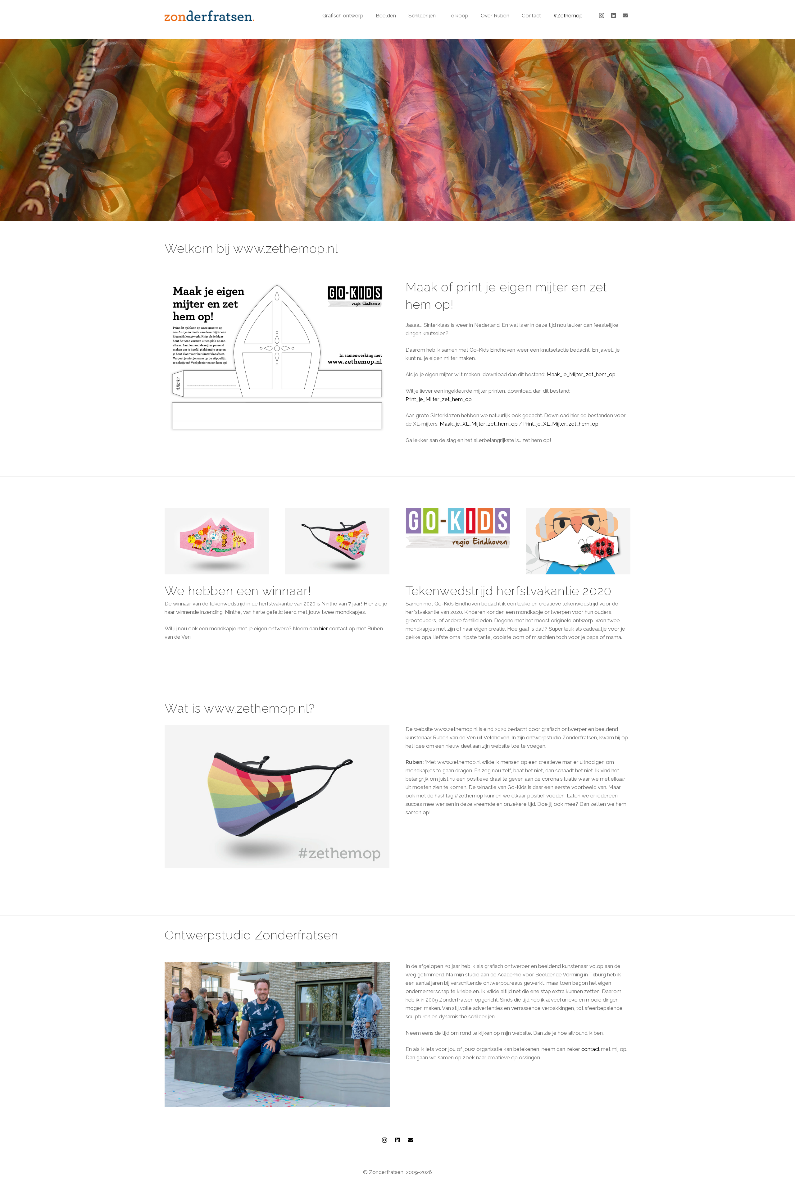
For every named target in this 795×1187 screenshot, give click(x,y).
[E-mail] (625, 15)
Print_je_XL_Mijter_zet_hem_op (560, 424)
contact (590, 1049)
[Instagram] (601, 15)
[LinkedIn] (613, 15)
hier (323, 628)
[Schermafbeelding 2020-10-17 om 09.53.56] (458, 528)
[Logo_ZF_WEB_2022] (209, 15)
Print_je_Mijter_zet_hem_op (439, 399)
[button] (366, 15)
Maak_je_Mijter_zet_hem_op (581, 374)
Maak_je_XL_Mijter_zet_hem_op (479, 424)
